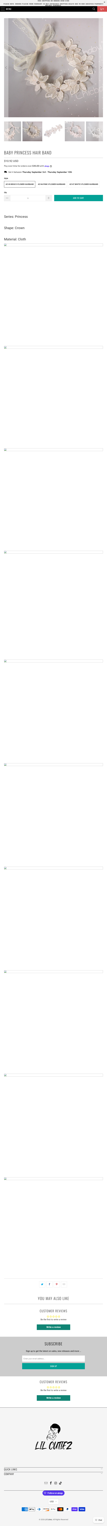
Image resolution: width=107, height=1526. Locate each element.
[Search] (94, 9)
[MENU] (1, 9)
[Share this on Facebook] (49, 1284)
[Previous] (6, 67)
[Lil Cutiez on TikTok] (61, 1483)
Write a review (53, 1327)
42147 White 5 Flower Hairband (83, 184)
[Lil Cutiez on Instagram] (56, 1483)
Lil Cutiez (48, 1519)
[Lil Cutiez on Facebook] (51, 1483)
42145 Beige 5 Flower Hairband (20, 184)
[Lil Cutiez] (53, 9)
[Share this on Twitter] (42, 1284)
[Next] (101, 67)
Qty (5, 192)
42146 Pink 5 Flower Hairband (51, 184)
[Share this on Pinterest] (57, 1284)
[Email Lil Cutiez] (46, 1483)
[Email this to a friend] (64, 1284)
